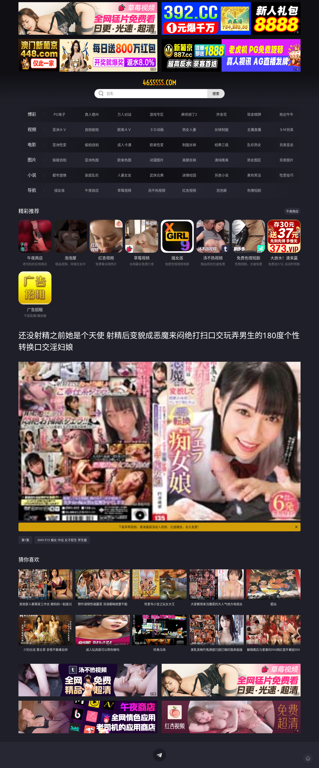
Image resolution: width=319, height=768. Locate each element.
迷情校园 (189, 175)
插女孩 (59, 190)
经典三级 (222, 144)
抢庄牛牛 (286, 114)
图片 (32, 160)
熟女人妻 (189, 129)
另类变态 (286, 144)
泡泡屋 (221, 190)
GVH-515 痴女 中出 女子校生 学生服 (62, 540)
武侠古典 (157, 175)
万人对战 (124, 114)
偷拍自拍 (92, 144)
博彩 (32, 114)
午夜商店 (92, 190)
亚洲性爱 (59, 144)
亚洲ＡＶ (59, 129)
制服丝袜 (189, 144)
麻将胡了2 (189, 114)
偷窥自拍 (59, 160)
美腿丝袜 (189, 160)
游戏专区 (157, 114)
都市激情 (59, 175)
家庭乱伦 (92, 175)
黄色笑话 (254, 175)
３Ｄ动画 (157, 129)
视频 (32, 129)
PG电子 (59, 114)
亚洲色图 (92, 160)
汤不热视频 (156, 190)
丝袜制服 (222, 129)
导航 (32, 190)
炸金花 (221, 114)
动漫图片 (157, 160)
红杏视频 (189, 190)
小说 (32, 175)
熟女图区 (254, 160)
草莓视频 (124, 190)
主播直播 (254, 129)
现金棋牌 (254, 114)
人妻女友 (124, 175)
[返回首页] (308, 758)
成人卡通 (124, 144)
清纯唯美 (222, 160)
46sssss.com (159, 82)
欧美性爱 (157, 144)
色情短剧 (254, 190)
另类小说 (222, 175)
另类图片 (286, 160)
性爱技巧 (286, 175)
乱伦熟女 (254, 144)
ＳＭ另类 (286, 129)
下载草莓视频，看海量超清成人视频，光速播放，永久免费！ (159, 527)
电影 (32, 145)
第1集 (25, 540)
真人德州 (92, 114)
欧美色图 (124, 160)
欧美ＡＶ (124, 129)
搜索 (215, 93)
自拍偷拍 (92, 129)
